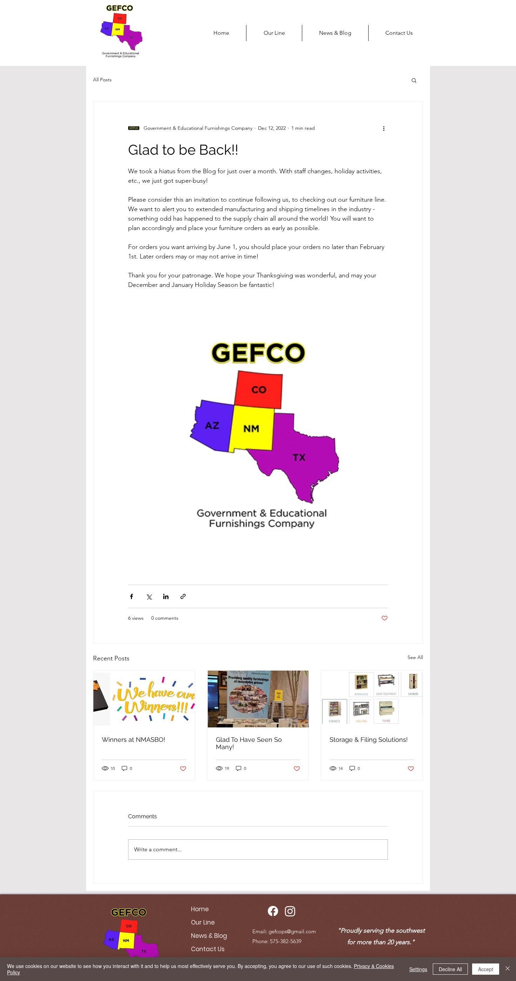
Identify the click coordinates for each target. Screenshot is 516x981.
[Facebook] (273, 911)
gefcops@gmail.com (292, 931)
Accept (485, 969)
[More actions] (383, 128)
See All (415, 657)
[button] (414, 80)
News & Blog (209, 936)
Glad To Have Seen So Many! (249, 743)
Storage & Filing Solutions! (369, 739)
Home (200, 909)
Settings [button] (418, 969)
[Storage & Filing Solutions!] (372, 699)
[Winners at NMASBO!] (144, 699)
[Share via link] (183, 596)
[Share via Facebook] (131, 596)
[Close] (507, 969)
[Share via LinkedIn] (166, 596)
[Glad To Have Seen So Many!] (258, 699)
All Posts (102, 79)
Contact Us (208, 949)
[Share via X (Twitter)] (148, 596)
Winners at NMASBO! (133, 739)
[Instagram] (290, 911)
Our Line (203, 922)
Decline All (450, 969)
